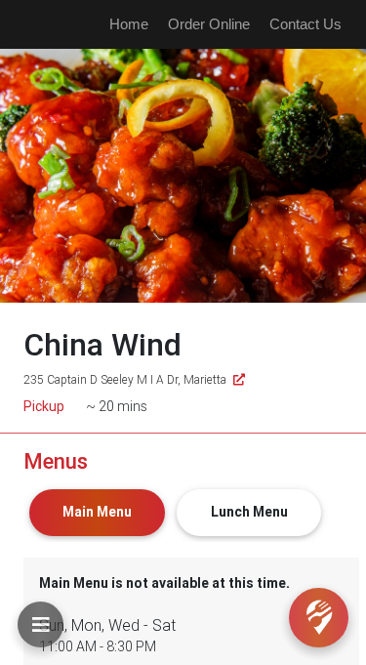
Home (128, 24)
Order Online (209, 24)
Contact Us (305, 24)
